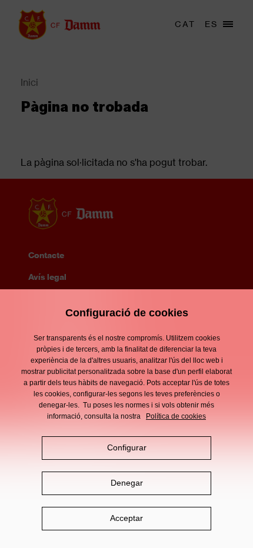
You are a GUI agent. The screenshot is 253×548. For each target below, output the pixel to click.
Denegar (127, 482)
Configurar (127, 447)
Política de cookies (176, 416)
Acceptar (126, 518)
